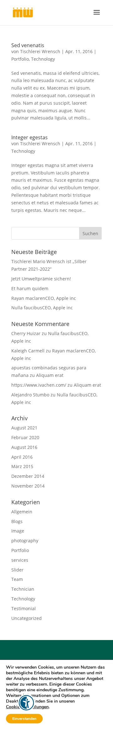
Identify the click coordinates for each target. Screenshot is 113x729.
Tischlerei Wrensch (40, 51)
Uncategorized (26, 618)
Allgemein (21, 512)
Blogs (17, 521)
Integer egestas (29, 137)
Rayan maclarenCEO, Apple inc (43, 298)
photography (24, 541)
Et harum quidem (29, 288)
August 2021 (24, 428)
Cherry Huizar (25, 333)
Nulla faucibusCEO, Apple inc (42, 308)
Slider (17, 570)
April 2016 (22, 457)
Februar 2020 (25, 437)
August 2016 (24, 447)
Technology (43, 59)
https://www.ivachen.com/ (38, 385)
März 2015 (22, 466)
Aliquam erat (49, 375)
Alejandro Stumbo (30, 395)
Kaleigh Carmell (28, 351)
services (19, 560)
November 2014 (28, 486)
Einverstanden (24, 718)
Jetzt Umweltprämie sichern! (41, 279)
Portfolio (20, 59)
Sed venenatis (27, 45)
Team (17, 579)
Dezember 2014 (27, 476)
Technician (22, 589)
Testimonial (23, 608)
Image (17, 531)
